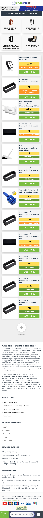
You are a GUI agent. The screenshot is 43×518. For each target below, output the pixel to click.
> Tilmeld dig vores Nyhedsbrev (13, 412)
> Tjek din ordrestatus (9, 402)
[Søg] (31, 514)
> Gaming (5, 437)
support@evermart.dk (10, 501)
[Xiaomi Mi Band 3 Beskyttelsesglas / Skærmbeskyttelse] (11, 42)
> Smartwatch (7, 434)
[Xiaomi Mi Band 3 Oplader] (32, 25)
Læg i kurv (29, 72)
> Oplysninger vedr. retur (10, 409)
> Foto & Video (7, 440)
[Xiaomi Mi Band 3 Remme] (11, 25)
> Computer (6, 430)
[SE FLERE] (21, 327)
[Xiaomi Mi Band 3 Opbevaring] (32, 42)
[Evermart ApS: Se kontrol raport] (21, 508)
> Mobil (4, 427)
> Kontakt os (6, 416)
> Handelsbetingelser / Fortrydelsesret (15, 406)
